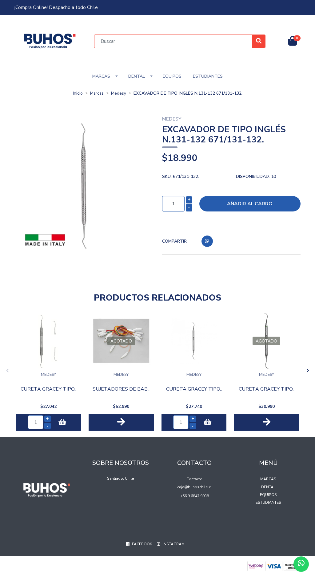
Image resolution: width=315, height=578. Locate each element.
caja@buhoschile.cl (194, 487)
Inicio (78, 93)
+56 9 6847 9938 (194, 496)
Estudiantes (208, 76)
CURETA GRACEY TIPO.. (48, 389)
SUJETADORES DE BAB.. (121, 389)
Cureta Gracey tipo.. (194, 389)
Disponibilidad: (256, 176)
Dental (136, 76)
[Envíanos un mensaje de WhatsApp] (301, 564)
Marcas (101, 76)
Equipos (172, 76)
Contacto (194, 479)
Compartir (174, 241)
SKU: (180, 176)
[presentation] (7, 371)
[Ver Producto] (121, 422)
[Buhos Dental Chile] (50, 41)
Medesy (118, 93)
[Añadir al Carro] (62, 422)
